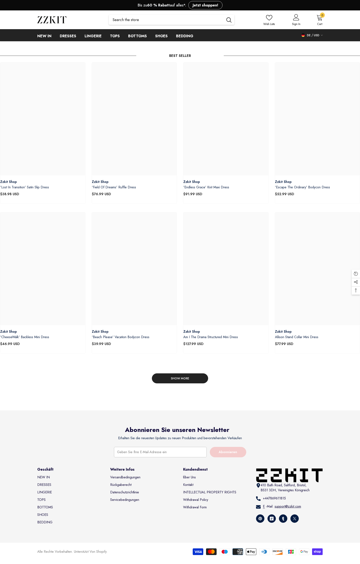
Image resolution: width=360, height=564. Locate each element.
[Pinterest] (260, 518)
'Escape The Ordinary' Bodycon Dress (302, 187)
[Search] (171, 20)
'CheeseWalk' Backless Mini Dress (24, 337)
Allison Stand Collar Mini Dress (296, 337)
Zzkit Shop (8, 181)
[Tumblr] (283, 518)
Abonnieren (228, 452)
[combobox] (166, 20)
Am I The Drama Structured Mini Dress (210, 337)
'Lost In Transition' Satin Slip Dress (24, 187)
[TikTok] (272, 518)
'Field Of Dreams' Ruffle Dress (114, 187)
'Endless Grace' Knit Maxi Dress (206, 187)
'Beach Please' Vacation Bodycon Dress (120, 337)
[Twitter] (294, 518)
